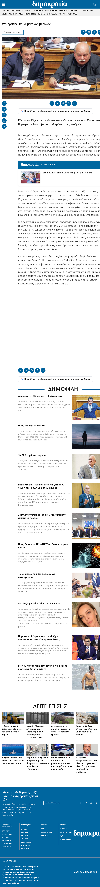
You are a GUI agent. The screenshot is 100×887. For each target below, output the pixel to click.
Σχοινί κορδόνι (66, 832)
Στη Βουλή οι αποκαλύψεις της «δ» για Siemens (67, 173)
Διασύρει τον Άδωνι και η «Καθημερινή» (40, 396)
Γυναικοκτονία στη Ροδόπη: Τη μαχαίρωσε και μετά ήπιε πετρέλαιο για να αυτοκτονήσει (62, 764)
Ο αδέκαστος (65, 840)
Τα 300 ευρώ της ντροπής (32, 455)
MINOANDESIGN (90, 872)
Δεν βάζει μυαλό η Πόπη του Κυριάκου (39, 603)
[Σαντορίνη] (87, 718)
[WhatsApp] (4, 120)
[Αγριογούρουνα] (62, 718)
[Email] (4, 126)
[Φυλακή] (37, 718)
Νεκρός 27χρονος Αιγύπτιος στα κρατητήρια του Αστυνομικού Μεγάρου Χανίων (35, 732)
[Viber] (94, 32)
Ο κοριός (63, 829)
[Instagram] (86, 803)
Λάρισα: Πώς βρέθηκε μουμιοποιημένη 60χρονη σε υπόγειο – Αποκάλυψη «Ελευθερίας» (37, 764)
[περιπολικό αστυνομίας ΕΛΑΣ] (62, 750)
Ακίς (61, 836)
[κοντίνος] (87, 750)
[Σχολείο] (13, 718)
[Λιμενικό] (13, 750)
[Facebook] (83, 32)
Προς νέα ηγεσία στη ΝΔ (31, 425)
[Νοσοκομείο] (37, 750)
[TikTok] (91, 803)
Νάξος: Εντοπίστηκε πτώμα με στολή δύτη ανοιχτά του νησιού (13, 761)
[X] (88, 32)
